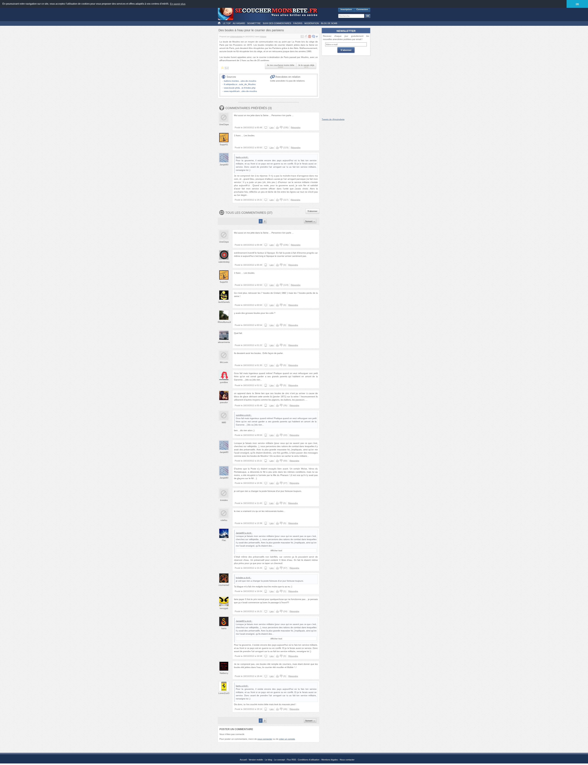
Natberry (224, 673)
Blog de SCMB (329, 23)
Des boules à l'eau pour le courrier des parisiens (251, 30)
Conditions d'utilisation (308, 759)
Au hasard (239, 23)
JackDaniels (224, 302)
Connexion (362, 9)
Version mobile (256, 759)
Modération (311, 23)
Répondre (295, 127)
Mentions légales (329, 759)
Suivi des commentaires (277, 23)
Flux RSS (291, 759)
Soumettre (254, 23)
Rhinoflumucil (224, 322)
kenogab (224, 608)
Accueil (243, 759)
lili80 (224, 422)
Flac (224, 540)
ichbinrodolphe (236, 37)
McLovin (224, 362)
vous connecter (264, 739)
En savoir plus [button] (177, 4)
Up (277, 127)
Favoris (297, 23)
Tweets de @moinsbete (333, 119)
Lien (272, 127)
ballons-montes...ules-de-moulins (240, 81)
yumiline (224, 382)
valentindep (224, 262)
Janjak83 (224, 164)
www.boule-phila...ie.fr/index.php (239, 88)
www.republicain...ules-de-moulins (240, 91)
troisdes (224, 500)
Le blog (268, 759)
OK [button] (577, 4)
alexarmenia (224, 342)
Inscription (346, 9)
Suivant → (310, 221)
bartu (238, 157)
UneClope (224, 124)
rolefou (224, 520)
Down (281, 127)
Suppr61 (224, 144)
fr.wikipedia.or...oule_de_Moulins (240, 84)
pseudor (224, 402)
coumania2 (224, 585)
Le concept (279, 759)
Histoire (263, 37)
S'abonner (312, 211)
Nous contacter (347, 759)
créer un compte (287, 739)
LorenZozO (223, 693)
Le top (227, 23)
